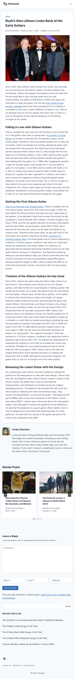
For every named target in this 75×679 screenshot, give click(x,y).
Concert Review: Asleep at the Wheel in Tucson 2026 (28, 644)
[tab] (33, 518)
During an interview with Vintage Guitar (24, 206)
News (7, 16)
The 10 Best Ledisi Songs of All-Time (20, 626)
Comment (8, 548)
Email (31, 580)
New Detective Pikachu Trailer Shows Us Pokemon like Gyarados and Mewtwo (18, 501)
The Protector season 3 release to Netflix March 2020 (54, 501)
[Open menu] (71, 3)
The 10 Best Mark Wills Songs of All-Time (22, 632)
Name (7, 580)
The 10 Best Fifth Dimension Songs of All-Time (24, 638)
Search (68, 606)
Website (56, 580)
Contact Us (17, 665)
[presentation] (19, 482)
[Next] (69, 494)
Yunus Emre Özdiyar (15, 508)
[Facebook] (4, 659)
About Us (7, 665)
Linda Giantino (13, 31)
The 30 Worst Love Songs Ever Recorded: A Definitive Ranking (32, 620)
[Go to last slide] (5, 494)
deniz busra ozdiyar (52, 508)
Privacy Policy (29, 665)
